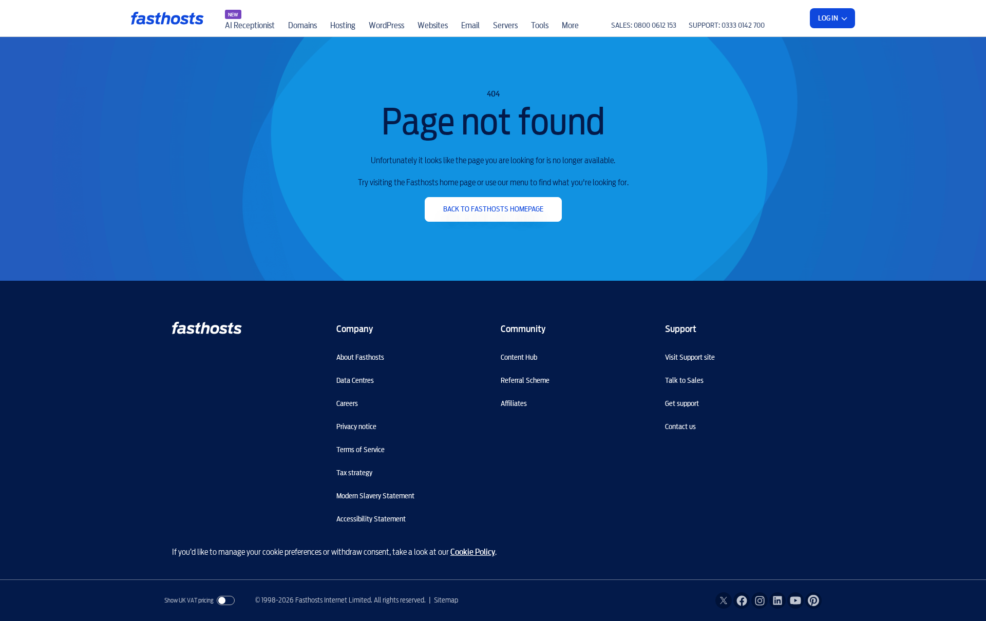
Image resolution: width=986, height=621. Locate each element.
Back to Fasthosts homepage (493, 209)
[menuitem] (249, 18)
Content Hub (519, 357)
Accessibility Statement (371, 519)
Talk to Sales (684, 380)
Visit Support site (690, 357)
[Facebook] (741, 600)
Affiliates (514, 403)
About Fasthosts (360, 357)
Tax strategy (354, 473)
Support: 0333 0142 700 (727, 25)
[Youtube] (795, 600)
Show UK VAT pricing (189, 600)
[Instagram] (759, 600)
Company (354, 329)
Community (523, 329)
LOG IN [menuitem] (828, 18)
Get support (682, 403)
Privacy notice (356, 426)
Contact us (680, 426)
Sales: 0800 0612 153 (643, 25)
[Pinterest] (813, 600)
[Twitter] (723, 600)
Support (680, 329)
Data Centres (355, 380)
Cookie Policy (472, 552)
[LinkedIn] (777, 600)
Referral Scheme (525, 380)
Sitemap (446, 600)
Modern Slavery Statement (375, 496)
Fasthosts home (168, 18)
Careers (347, 403)
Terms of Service (360, 449)
